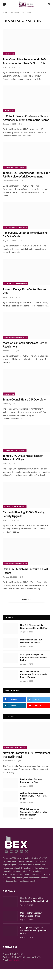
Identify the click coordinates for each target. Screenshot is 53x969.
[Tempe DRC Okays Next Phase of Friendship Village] (26, 438)
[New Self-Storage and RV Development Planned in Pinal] (10, 628)
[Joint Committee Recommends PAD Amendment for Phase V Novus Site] (26, 42)
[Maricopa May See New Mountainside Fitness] (10, 643)
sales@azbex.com (16, 960)
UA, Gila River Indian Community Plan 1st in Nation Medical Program (34, 674)
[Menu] (4, 4)
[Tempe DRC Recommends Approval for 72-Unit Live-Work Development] (26, 155)
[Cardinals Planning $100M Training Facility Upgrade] (26, 495)
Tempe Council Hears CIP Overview (24, 399)
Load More (25, 599)
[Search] (48, 4)
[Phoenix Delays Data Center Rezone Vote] (26, 272)
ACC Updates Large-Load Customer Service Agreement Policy (33, 657)
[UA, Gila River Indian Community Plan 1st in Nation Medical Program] (10, 675)
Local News (9, 54)
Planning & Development (14, 167)
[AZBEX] (26, 4)
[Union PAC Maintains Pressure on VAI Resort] (26, 551)
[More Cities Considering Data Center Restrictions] (26, 325)
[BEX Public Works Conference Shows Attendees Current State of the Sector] (26, 98)
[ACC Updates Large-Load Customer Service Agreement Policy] (10, 658)
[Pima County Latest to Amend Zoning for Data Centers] (26, 215)
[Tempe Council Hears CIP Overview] (26, 382)
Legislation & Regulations (15, 227)
